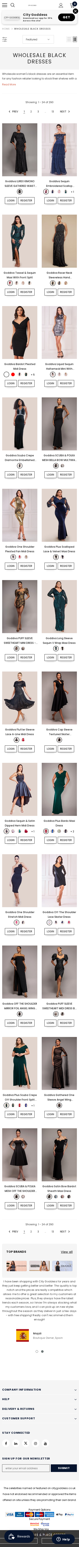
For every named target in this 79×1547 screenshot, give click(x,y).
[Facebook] (6, 1443)
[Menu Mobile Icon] (4, 5)
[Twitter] (25, 1443)
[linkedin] (16, 1443)
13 (53, 111)
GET (66, 17)
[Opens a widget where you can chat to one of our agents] (63, 1539)
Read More (9, 84)
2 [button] (42, 1351)
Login (11, 200)
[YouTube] (45, 1443)
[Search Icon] (17, 5)
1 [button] (37, 1351)
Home (6, 28)
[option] (39, 1310)
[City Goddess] (16, 1266)
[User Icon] (61, 5)
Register (26, 200)
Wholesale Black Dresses (32, 28)
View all (67, 1252)
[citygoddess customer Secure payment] (39, 1524)
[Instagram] (35, 1443)
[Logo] (32, 5)
